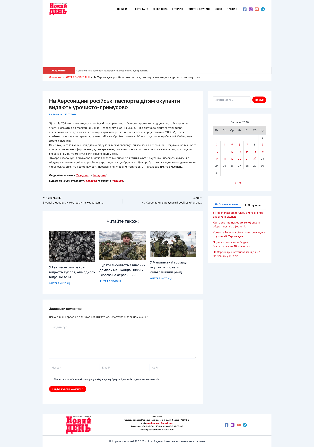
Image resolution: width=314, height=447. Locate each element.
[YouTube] (257, 9)
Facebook (90, 180)
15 (254, 151)
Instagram (99, 175)
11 (224, 151)
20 (239, 158)
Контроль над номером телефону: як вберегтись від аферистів (112, 70)
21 (247, 158)
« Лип (238, 183)
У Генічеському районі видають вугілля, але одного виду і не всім (72, 272)
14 (247, 151)
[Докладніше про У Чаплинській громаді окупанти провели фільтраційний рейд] (173, 244)
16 (262, 151)
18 (224, 158)
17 (217, 158)
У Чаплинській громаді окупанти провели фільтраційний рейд (168, 267)
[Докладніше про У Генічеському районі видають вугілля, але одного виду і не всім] (72, 246)
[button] (128, 9)
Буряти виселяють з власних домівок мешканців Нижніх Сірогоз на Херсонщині (122, 270)
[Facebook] (245, 9)
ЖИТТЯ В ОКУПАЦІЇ (60, 283)
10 (216, 151)
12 (232, 151)
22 (254, 158)
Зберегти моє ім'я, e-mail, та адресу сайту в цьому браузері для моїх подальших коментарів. (106, 379)
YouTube (117, 180)
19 (232, 158)
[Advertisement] (157, 43)
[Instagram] (251, 9)
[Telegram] (263, 9)
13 (239, 151)
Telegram (82, 175)
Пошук (259, 99)
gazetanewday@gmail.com (159, 423)
